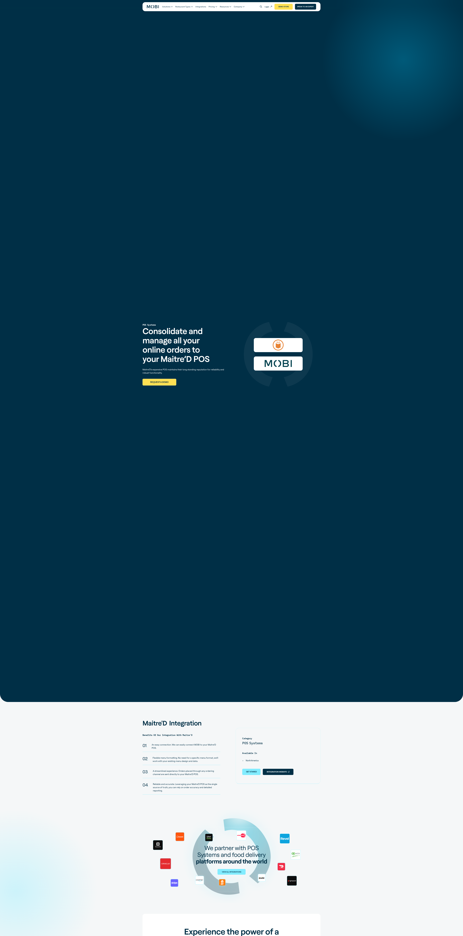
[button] (167, 6)
